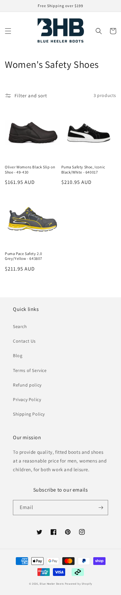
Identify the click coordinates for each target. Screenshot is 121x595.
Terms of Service (30, 370)
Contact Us (24, 341)
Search (20, 326)
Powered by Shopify (78, 583)
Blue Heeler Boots (52, 583)
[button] (8, 31)
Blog (17, 355)
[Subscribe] (101, 507)
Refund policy (27, 385)
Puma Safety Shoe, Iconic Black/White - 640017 (83, 170)
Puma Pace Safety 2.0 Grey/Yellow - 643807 (23, 256)
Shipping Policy (29, 414)
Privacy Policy (27, 399)
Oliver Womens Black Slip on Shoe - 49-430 (30, 170)
